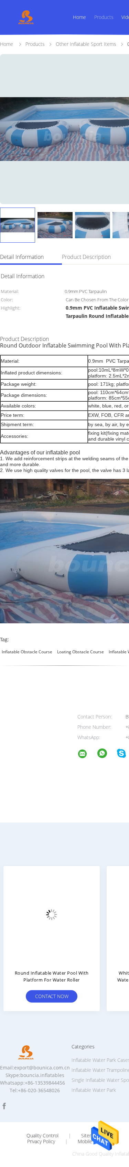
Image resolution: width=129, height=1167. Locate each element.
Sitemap (90, 1135)
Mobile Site (90, 1141)
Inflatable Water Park (94, 1090)
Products (104, 17)
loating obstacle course (80, 652)
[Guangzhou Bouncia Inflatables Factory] (86, 755)
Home (79, 17)
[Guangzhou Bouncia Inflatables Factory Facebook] (4, 1106)
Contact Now (51, 996)
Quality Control (42, 1135)
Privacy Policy (41, 1141)
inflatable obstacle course (27, 652)
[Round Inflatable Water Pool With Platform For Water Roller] (51, 914)
